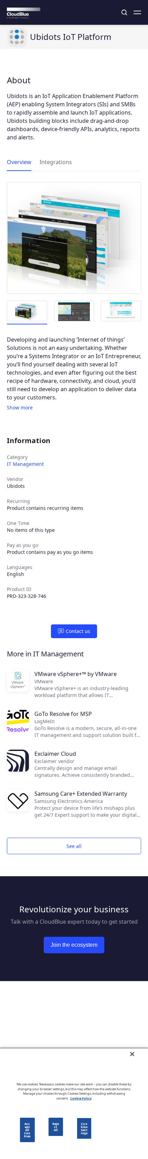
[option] (74, 238)
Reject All (55, 1127)
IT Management (25, 464)
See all (74, 846)
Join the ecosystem (74, 945)
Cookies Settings (84, 1128)
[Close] (132, 1054)
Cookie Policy (81, 1098)
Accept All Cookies (27, 1130)
